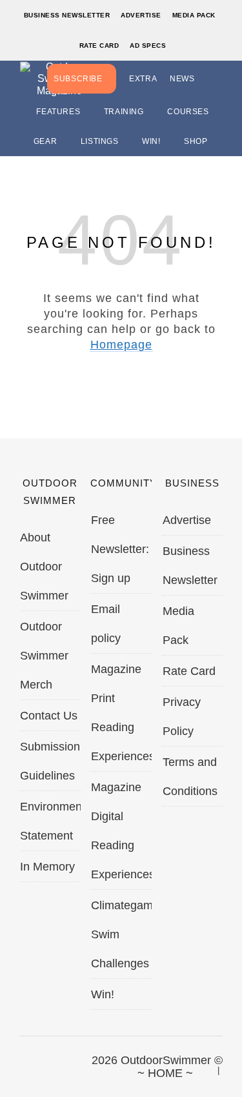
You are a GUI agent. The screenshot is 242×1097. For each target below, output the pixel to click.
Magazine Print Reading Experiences (121, 713)
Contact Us (48, 715)
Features (58, 111)
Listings (100, 141)
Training (124, 111)
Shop (195, 141)
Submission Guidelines (50, 761)
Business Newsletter (67, 15)
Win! (151, 141)
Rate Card (99, 45)
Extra (143, 78)
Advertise (141, 15)
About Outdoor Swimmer (44, 566)
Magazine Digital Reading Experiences (121, 831)
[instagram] (64, 1067)
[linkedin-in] (107, 1067)
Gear (45, 141)
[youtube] (85, 1067)
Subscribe (78, 78)
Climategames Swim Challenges (121, 934)
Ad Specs (148, 45)
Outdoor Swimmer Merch (44, 655)
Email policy (106, 624)
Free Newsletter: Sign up (120, 549)
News (182, 78)
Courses (187, 111)
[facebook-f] (20, 1067)
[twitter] (42, 1067)
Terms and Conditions (190, 777)
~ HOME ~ (165, 1073)
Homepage (121, 344)
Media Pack (194, 15)
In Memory (47, 866)
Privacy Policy (182, 717)
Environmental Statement (50, 821)
